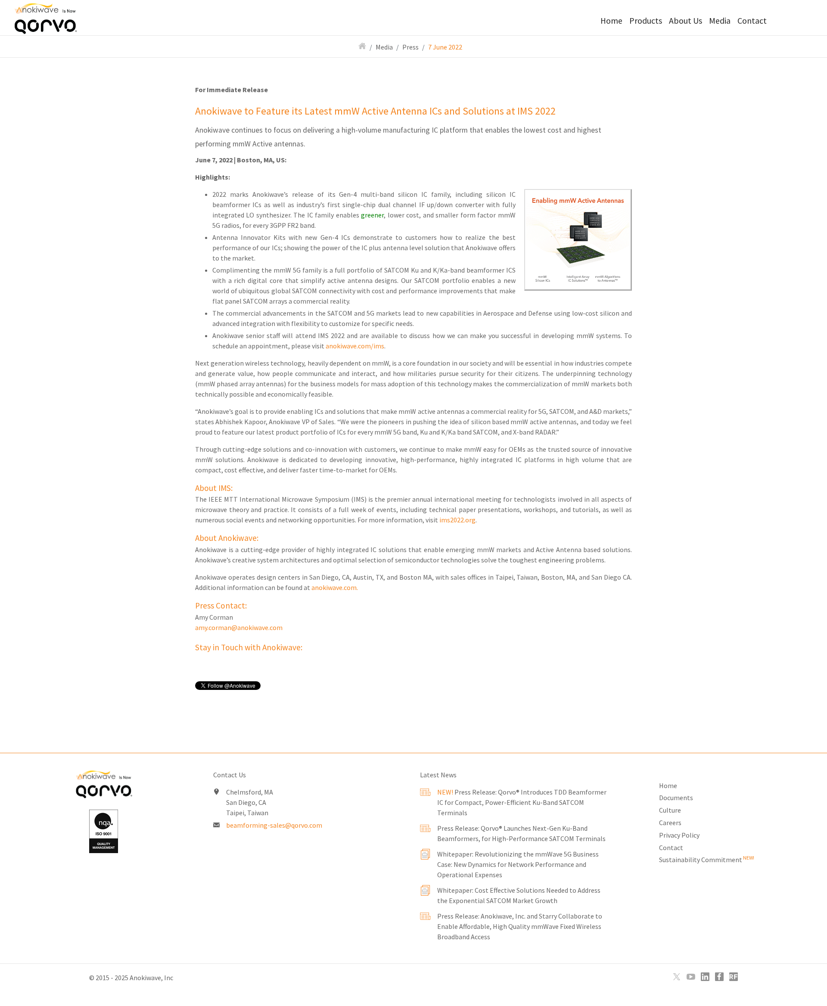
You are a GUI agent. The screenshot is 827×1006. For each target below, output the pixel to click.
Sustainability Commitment (706, 859)
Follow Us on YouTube (691, 976)
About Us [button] (685, 21)
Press (410, 47)
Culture (670, 810)
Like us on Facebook (719, 976)
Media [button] (720, 21)
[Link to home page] (103, 786)
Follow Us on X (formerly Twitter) (676, 976)
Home (611, 21)
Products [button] (645, 21)
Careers (670, 822)
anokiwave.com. (334, 587)
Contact (752, 21)
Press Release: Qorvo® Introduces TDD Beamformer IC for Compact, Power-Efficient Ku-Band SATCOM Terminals (521, 802)
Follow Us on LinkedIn (705, 976)
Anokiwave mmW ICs (59, 17)
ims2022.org (457, 519)
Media (384, 47)
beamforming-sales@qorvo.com (274, 825)
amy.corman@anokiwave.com (239, 627)
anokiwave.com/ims (355, 346)
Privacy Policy (679, 835)
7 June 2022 (445, 47)
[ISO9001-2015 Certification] (103, 831)
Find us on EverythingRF (733, 976)
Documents (676, 797)
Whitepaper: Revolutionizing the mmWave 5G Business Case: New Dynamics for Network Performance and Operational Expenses (518, 864)
